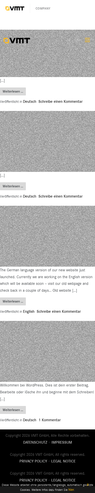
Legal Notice (63, 461)
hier (71, 490)
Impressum (61, 442)
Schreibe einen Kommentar (60, 101)
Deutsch (29, 101)
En (76, 40)
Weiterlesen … (14, 91)
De (68, 40)
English (28, 311)
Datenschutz (35, 442)
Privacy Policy (33, 461)
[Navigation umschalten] (87, 40)
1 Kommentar (49, 420)
